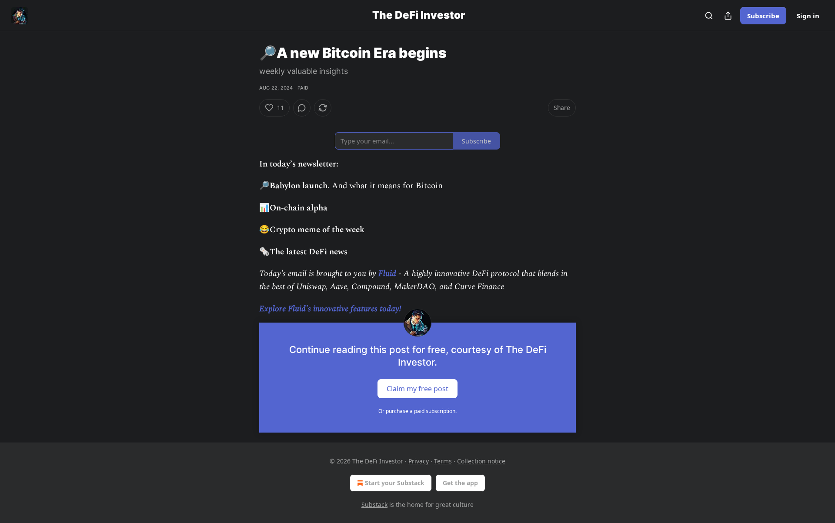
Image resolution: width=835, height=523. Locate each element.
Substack (374, 504)
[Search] (709, 15)
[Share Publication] (728, 15)
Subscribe (763, 15)
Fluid (387, 273)
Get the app (460, 483)
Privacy (418, 461)
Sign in (808, 15)
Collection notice (481, 461)
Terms (443, 461)
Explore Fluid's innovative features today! (330, 309)
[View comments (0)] (302, 108)
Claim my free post (417, 388)
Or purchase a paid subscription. (417, 411)
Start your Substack (394, 483)
